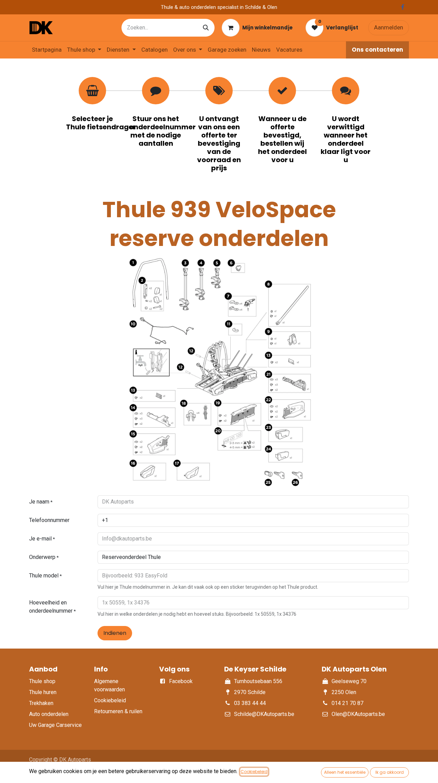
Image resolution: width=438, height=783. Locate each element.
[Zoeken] (206, 28)
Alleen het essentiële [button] (344, 772)
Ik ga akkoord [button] (389, 772)
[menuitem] (46, 50)
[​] (403, 7)
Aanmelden (388, 27)
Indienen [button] (114, 633)
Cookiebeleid (254, 771)
